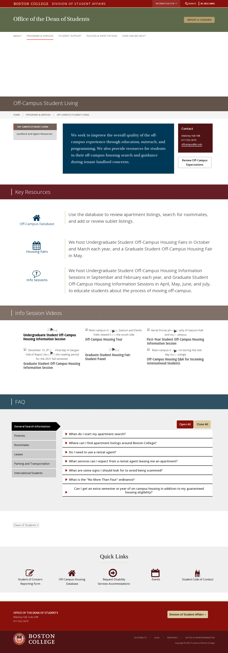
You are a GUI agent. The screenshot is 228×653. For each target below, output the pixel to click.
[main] (114, 360)
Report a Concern (199, 19)
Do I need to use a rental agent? (92, 452)
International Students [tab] (28, 473)
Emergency (172, 637)
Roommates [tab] (21, 445)
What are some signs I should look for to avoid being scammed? (116, 470)
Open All (185, 424)
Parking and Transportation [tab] (32, 463)
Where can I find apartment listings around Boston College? (113, 443)
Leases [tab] (18, 454)
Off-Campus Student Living (32, 126)
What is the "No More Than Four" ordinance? (102, 480)
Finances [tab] (19, 435)
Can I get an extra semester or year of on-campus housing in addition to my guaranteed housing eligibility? (139, 490)
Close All (202, 424)
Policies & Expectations (101, 35)
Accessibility (140, 637)
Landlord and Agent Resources (34, 133)
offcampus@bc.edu (191, 144)
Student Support (69, 35)
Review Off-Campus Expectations (194, 162)
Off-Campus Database (37, 224)
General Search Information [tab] (32, 426)
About (17, 35)
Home (16, 114)
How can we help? (134, 35)
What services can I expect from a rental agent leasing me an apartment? (123, 461)
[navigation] (110, 36)
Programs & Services (40, 35)
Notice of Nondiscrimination (200, 637)
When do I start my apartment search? (97, 434)
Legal (157, 637)
